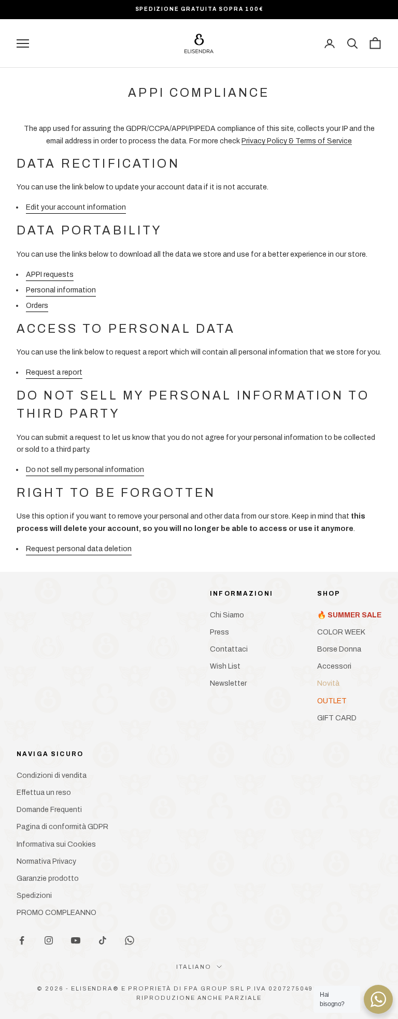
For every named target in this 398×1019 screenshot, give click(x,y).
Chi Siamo (227, 615)
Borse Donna (339, 649)
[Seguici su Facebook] (22, 940)
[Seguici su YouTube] (75, 940)
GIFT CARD (337, 718)
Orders (37, 305)
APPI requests (50, 274)
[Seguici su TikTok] (102, 940)
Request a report (54, 372)
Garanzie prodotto (48, 878)
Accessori (334, 666)
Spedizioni (34, 895)
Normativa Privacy (46, 861)
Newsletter (228, 683)
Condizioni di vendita (52, 775)
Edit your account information (76, 207)
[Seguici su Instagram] (49, 940)
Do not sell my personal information (85, 470)
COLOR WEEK (341, 632)
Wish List (225, 666)
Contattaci (229, 649)
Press (219, 632)
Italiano (193, 967)
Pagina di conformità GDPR (62, 827)
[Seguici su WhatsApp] (129, 940)
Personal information (61, 290)
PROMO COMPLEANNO (56, 913)
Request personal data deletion (79, 549)
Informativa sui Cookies (56, 844)
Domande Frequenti (49, 810)
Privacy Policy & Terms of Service (296, 141)
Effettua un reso (44, 792)
